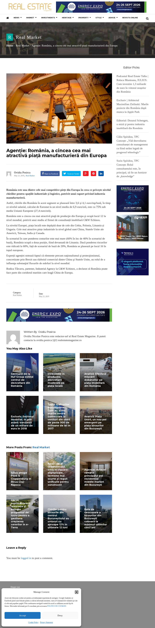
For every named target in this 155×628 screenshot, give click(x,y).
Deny (60, 615)
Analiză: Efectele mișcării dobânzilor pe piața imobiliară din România (95, 379)
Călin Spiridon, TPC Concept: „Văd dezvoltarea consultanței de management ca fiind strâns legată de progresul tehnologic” (132, 144)
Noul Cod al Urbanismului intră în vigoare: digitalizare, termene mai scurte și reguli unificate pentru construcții (58, 474)
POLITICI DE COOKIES (56, 606)
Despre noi (15, 587)
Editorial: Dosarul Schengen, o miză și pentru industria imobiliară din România (132, 124)
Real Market (29, 37)
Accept (22, 615)
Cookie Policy (33, 622)
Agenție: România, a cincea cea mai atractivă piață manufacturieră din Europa (56, 153)
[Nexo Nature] (133, 227)
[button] (76, 592)
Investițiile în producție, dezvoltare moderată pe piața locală (56, 379)
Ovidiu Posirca (22, 172)
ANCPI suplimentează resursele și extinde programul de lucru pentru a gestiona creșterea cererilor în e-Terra (20, 514)
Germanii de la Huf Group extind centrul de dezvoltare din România (22, 379)
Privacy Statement (46, 622)
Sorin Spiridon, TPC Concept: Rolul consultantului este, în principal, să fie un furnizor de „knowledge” (132, 168)
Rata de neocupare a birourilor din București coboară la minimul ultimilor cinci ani (95, 518)
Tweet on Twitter (73, 174)
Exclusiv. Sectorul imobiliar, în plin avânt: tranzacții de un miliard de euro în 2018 (22, 422)
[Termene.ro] (133, 261)
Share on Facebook (51, 174)
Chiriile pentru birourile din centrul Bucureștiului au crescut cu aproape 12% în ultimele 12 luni (58, 518)
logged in (26, 558)
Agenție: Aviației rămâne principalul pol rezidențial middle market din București (95, 477)
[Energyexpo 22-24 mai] (133, 198)
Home (9, 45)
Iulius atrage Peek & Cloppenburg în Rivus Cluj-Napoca (21, 478)
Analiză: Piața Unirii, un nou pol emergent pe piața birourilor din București (95, 422)
